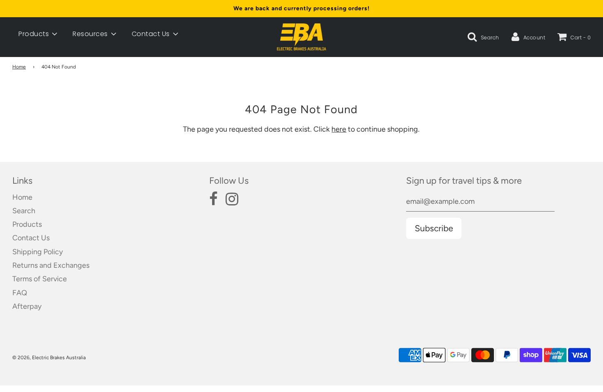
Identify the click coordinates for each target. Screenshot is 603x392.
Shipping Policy (37, 251)
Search (23, 210)
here (338, 129)
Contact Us (31, 237)
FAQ (19, 292)
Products (27, 224)
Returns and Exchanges (50, 265)
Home (19, 67)
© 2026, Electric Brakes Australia (49, 357)
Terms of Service (39, 278)
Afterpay (26, 306)
